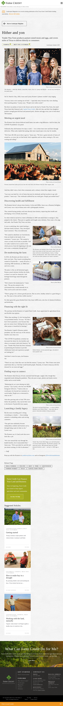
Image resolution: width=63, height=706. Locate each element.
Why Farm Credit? (23, 681)
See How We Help (15, 496)
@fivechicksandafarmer (53, 455)
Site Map (29, 697)
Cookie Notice (34, 699)
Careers (20, 686)
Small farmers (11, 466)
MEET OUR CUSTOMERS (21, 44)
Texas (23, 468)
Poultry (23, 466)
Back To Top (58, 700)
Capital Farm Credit (29, 109)
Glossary (20, 688)
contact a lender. (41, 690)
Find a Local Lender (23, 674)
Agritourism (46, 466)
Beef (30, 466)
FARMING (6, 44)
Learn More (31, 660)
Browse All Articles (14, 14)
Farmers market (12, 468)
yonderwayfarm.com (28, 455)
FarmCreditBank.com (38, 684)
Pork (37, 466)
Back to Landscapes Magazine (15, 23)
